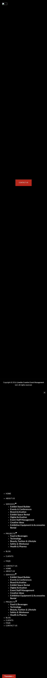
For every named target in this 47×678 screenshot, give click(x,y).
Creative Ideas (17, 522)
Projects (10, 533)
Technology (15, 539)
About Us (10, 498)
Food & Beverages (19, 536)
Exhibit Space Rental (20, 515)
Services (10, 504)
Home (8, 494)
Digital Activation (18, 517)
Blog (8, 551)
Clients (9, 556)
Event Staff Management (22, 520)
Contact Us (11, 566)
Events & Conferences (21, 509)
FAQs (8, 561)
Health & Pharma (18, 546)
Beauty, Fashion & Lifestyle (23, 541)
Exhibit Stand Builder (20, 507)
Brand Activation (18, 512)
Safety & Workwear (19, 544)
